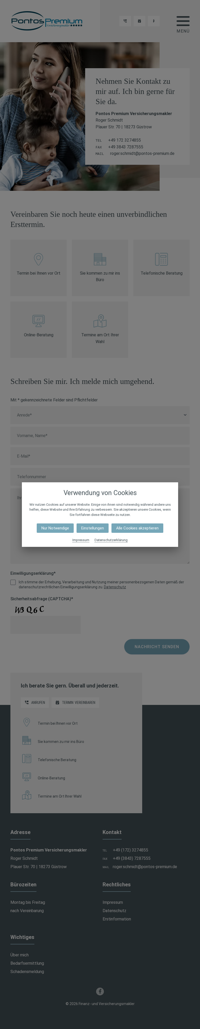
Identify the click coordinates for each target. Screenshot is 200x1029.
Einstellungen (92, 528)
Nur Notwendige (55, 528)
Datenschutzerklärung (111, 540)
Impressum (80, 540)
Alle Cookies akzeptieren (137, 528)
